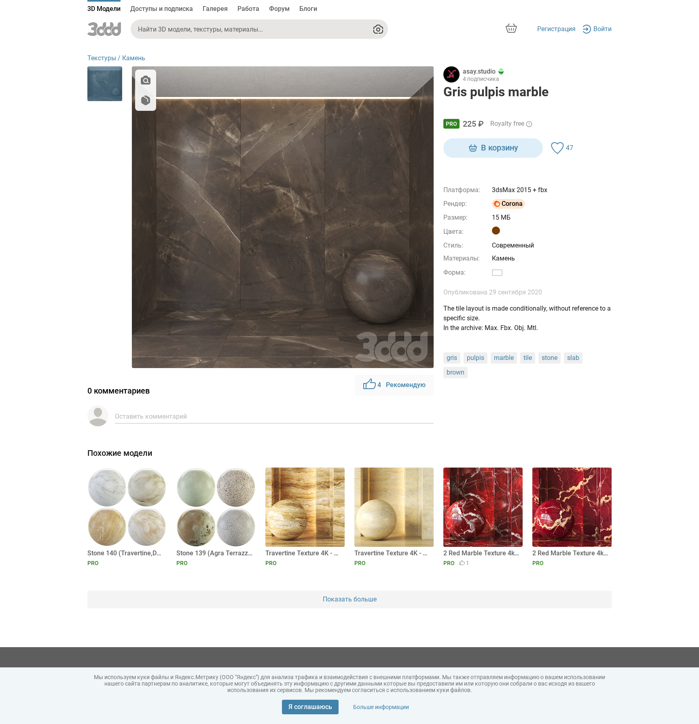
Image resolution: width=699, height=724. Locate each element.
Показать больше (350, 599)
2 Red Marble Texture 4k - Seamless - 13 (481, 553)
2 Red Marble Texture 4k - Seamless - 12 (570, 553)
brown (455, 372)
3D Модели (104, 9)
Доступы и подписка (161, 9)
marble (504, 358)
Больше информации (381, 707)
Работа (248, 9)
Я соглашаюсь (310, 707)
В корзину (499, 147)
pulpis (475, 358)
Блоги (308, 9)
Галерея (215, 9)
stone (549, 358)
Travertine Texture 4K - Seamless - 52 (303, 553)
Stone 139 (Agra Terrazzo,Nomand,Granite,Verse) (214, 553)
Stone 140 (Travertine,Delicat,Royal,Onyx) (125, 553)
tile (527, 358)
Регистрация (556, 29)
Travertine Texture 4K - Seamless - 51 (392, 553)
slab (573, 358)
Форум (279, 9)
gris (452, 358)
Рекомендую (401, 385)
